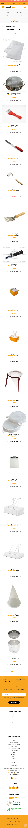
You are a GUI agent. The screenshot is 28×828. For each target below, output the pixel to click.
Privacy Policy (17, 821)
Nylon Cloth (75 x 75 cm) (14, 64)
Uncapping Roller (14, 189)
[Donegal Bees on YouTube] (17, 787)
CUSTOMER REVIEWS (14, 21)
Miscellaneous (14, 733)
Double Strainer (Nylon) (14, 434)
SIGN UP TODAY (15, 0)
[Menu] (25, 7)
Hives (14, 714)
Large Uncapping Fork (14, 234)
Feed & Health (14, 728)
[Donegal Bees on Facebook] (10, 787)
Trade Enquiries (14, 754)
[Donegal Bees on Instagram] (13, 787)
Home (3, 26)
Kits (14, 718)
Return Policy (14, 746)
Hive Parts (14, 716)
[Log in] (19, 3)
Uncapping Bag (14, 479)
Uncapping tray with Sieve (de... (14, 354)
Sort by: (7, 34)
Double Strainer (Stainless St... (14, 93)
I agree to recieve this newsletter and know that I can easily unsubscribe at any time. (14, 698)
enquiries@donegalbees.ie (15, 774)
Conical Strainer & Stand (14, 399)
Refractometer (14, 264)
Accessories (14, 724)
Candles (14, 730)
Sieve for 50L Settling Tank (14, 658)
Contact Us (14, 756)
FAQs (14, 752)
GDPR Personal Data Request (14, 748)
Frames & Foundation (14, 720)
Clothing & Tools (14, 722)
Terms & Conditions (14, 750)
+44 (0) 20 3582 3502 (15, 773)
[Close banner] (26, 1)
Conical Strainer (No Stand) (14, 614)
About (14, 740)
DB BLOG (21, 16)
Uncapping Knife (14, 157)
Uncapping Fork (14, 125)
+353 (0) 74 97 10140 (15, 770)
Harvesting (14, 726)
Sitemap (14, 758)
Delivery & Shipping (14, 742)
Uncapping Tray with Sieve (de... (14, 524)
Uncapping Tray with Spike (14, 309)
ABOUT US (7, 12)
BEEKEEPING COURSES (21, 12)
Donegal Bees (13, 818)
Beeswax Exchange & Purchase (14, 744)
